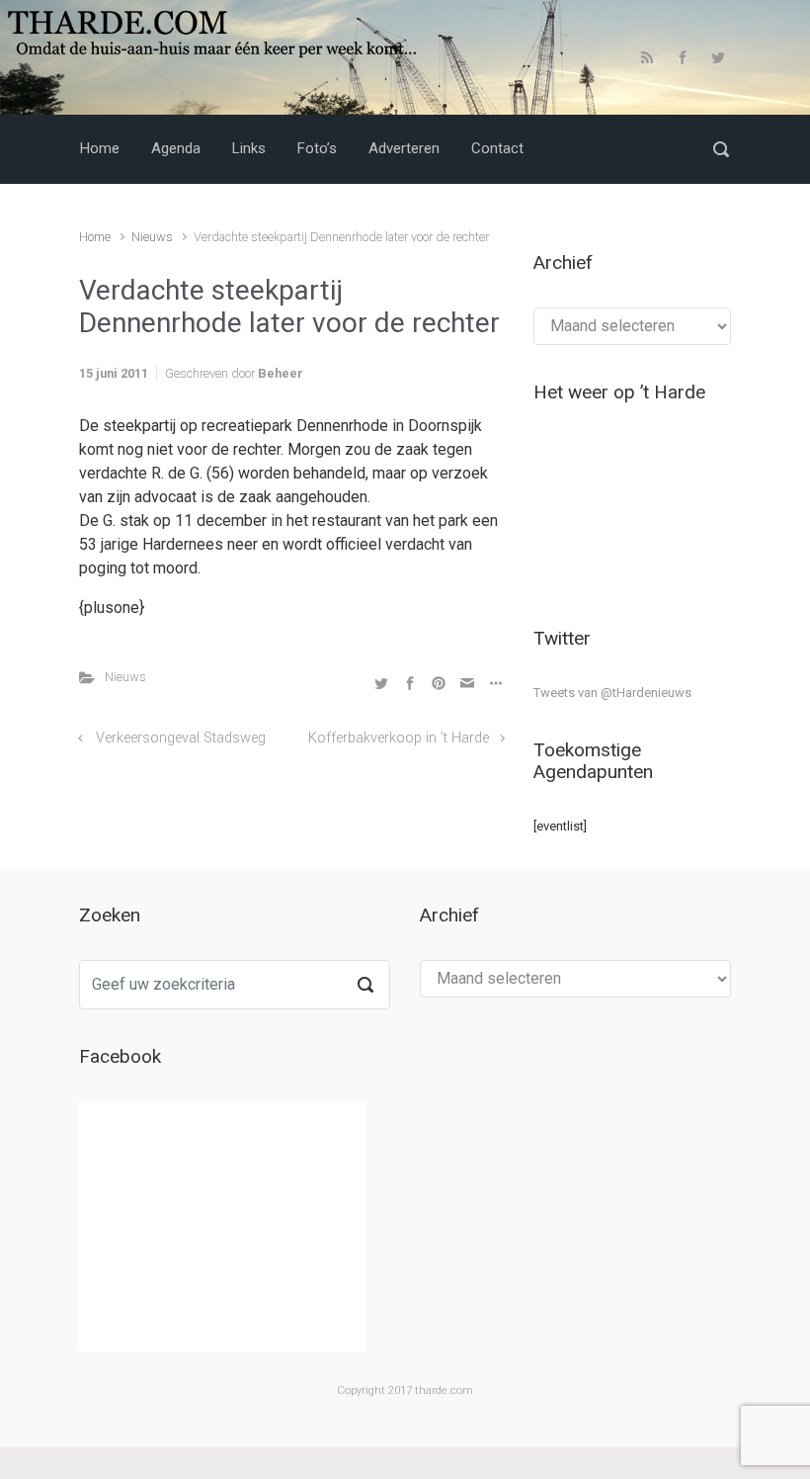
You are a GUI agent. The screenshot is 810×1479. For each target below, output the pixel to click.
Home (95, 236)
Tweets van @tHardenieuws (612, 692)
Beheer (280, 373)
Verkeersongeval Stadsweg (181, 738)
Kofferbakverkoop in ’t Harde (398, 738)
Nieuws (152, 236)
